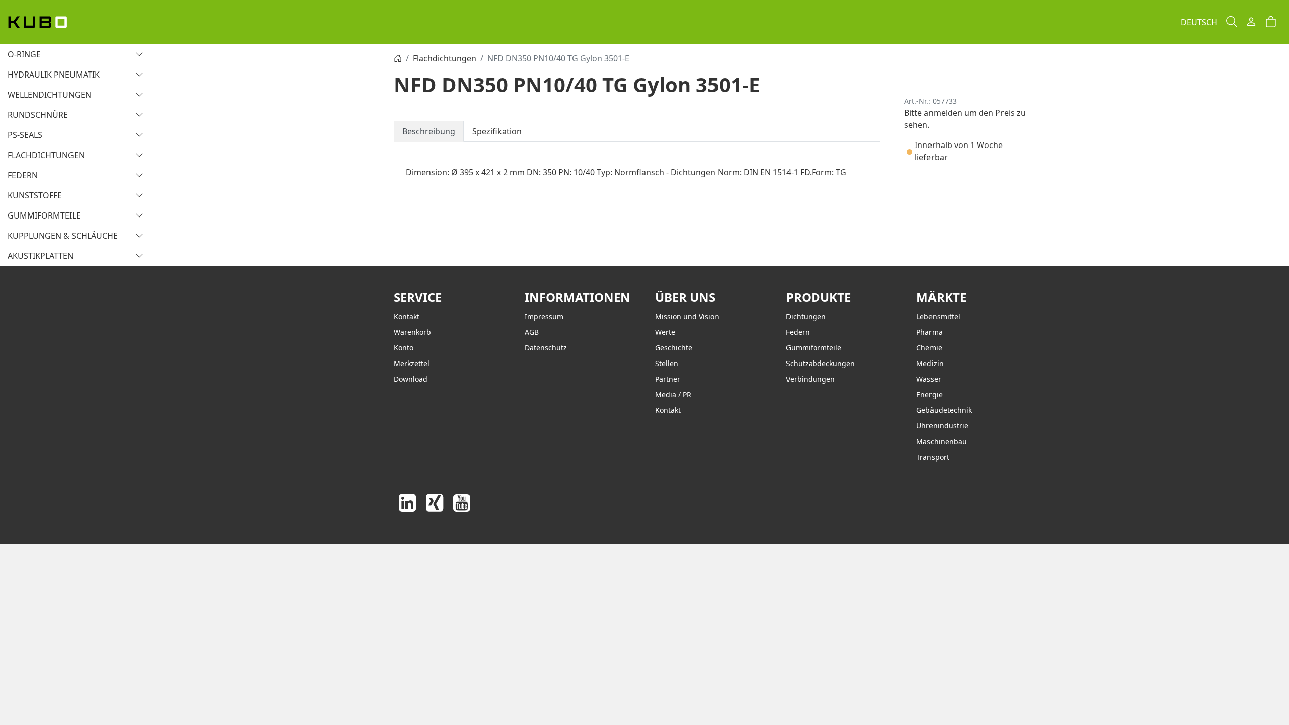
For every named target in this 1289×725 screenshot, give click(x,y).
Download (410, 379)
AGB (532, 332)
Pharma (929, 332)
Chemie (929, 347)
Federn (23, 175)
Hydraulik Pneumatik (54, 74)
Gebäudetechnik (944, 410)
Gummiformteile (44, 215)
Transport (932, 457)
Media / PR (673, 394)
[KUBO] (49, 22)
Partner (667, 379)
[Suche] (1232, 22)
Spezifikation (497, 131)
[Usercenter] (1251, 22)
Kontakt (406, 316)
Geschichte (673, 347)
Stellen (666, 363)
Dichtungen (806, 316)
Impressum (544, 316)
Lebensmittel (938, 316)
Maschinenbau (941, 441)
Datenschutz (546, 347)
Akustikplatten (41, 255)
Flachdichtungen (46, 155)
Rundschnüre (38, 114)
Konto (403, 347)
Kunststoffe (35, 195)
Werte (665, 332)
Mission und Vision (687, 316)
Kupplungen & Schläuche (63, 235)
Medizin (930, 363)
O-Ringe (24, 54)
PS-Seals (25, 134)
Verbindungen (810, 379)
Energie (929, 394)
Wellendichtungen (49, 94)
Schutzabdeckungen (820, 363)
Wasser (928, 379)
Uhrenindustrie (942, 425)
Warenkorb (412, 332)
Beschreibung (428, 131)
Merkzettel (411, 363)
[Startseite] (398, 58)
